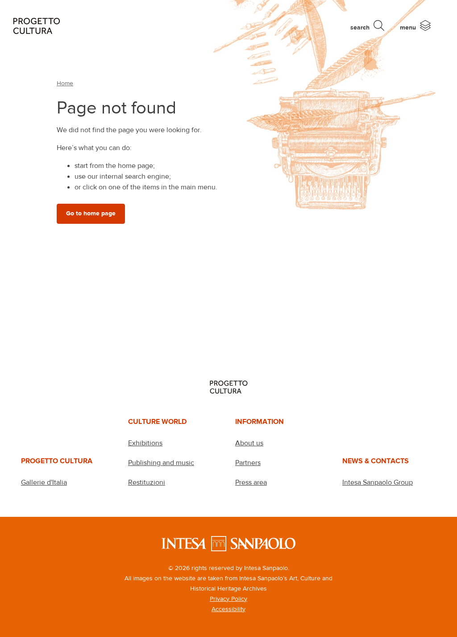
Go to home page (91, 213)
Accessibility (228, 608)
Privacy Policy (228, 598)
